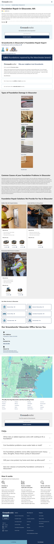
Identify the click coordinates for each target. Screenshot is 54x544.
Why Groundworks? (30, 530)
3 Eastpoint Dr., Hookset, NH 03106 (10, 336)
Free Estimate (40, 542)
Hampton (42, 407)
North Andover (30, 408)
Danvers (29, 405)
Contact (5, 515)
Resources (41, 512)
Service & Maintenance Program (32, 533)
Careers (28, 515)
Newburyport (42, 403)
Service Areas (41, 526)
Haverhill (4, 408)
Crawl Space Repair (18, 521)
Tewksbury (17, 405)
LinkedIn (5, 526)
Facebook (6, 524)
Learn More (6, 247)
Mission (28, 524)
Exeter (41, 408)
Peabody (4, 403)
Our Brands (29, 521)
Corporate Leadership (30, 518)
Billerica (16, 403)
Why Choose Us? (30, 512)
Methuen (3, 405)
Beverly (16, 408)
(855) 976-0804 (6, 343)
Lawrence (42, 401)
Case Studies (41, 515)
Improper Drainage (24, 124)
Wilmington (29, 403)
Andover (16, 401)
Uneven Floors (23, 154)
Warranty (28, 527)
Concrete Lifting (17, 524)
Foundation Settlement (25, 109)
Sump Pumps (17, 530)
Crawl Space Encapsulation (19, 527)
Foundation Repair (18, 518)
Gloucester (4, 401)
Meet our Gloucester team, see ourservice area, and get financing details (10, 351)
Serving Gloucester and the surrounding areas (11, 44)
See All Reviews (7, 75)
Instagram (6, 530)
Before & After (41, 518)
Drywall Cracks (24, 169)
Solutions (16, 512)
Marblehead (29, 407)
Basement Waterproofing (19, 515)
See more (4, 22)
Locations (6, 518)
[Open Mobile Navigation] (51, 2)
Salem (16, 407)
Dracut (3, 407)
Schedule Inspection (27, 36)
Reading (29, 401)
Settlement (23, 139)
